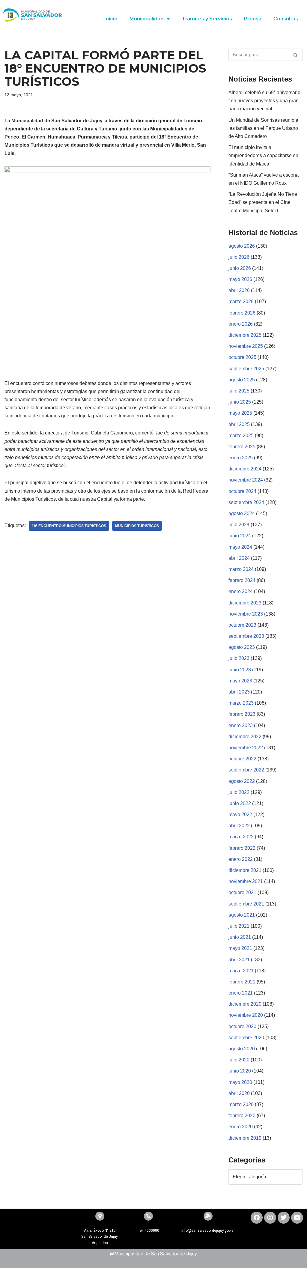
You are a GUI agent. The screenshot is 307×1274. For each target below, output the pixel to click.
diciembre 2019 (244, 1138)
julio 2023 (238, 658)
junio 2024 (239, 535)
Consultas (285, 19)
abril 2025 (239, 424)
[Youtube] (297, 1218)
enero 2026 (240, 324)
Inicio (111, 19)
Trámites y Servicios (207, 19)
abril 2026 (239, 290)
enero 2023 (240, 725)
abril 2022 (239, 825)
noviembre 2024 (245, 479)
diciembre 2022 (244, 736)
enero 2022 (240, 859)
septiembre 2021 (246, 903)
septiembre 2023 (246, 636)
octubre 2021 (242, 892)
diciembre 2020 (244, 1004)
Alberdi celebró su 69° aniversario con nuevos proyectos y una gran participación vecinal (264, 100)
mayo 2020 (240, 1082)
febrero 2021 (241, 981)
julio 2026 (238, 257)
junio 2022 (239, 803)
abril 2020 (239, 1093)
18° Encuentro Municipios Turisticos (69, 526)
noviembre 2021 (245, 881)
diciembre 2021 (244, 870)
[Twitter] (284, 1218)
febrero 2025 (241, 446)
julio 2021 (238, 926)
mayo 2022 (240, 814)
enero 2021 (240, 992)
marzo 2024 (241, 569)
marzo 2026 (241, 301)
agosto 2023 (241, 647)
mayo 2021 (240, 948)
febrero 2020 (241, 1115)
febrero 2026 (241, 312)
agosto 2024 (241, 513)
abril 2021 (239, 959)
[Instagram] (270, 1218)
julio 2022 (238, 792)
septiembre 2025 (246, 368)
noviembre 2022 (245, 747)
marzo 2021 (241, 970)
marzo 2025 (241, 435)
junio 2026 (239, 268)
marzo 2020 (241, 1104)
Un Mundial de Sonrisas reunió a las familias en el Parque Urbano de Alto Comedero (263, 128)
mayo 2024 (240, 547)
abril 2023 (239, 691)
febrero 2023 (241, 714)
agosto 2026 (241, 246)
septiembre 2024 (246, 502)
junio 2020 (239, 1070)
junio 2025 (239, 401)
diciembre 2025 (244, 335)
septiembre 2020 (246, 1037)
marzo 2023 (241, 703)
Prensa (252, 19)
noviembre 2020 (245, 1015)
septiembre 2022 (246, 769)
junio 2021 (239, 937)
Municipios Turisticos (137, 526)
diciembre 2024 (244, 468)
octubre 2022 (242, 758)
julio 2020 (238, 1059)
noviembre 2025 (245, 346)
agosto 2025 (241, 379)
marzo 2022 (241, 836)
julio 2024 (238, 524)
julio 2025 (238, 390)
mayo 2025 (240, 413)
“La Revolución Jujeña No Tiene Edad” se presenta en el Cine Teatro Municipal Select (262, 202)
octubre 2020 (242, 1026)
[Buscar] (296, 55)
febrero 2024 (241, 580)
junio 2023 (239, 669)
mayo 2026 (240, 279)
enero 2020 (240, 1126)
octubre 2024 (242, 491)
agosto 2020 (241, 1048)
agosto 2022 (241, 781)
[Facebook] (257, 1218)
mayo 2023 (240, 680)
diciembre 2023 (244, 602)
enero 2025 (240, 457)
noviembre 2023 (245, 613)
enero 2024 (240, 591)
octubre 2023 (242, 625)
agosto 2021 (241, 914)
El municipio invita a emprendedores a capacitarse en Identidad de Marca (263, 155)
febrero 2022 (241, 848)
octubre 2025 (242, 357)
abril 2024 (239, 558)
